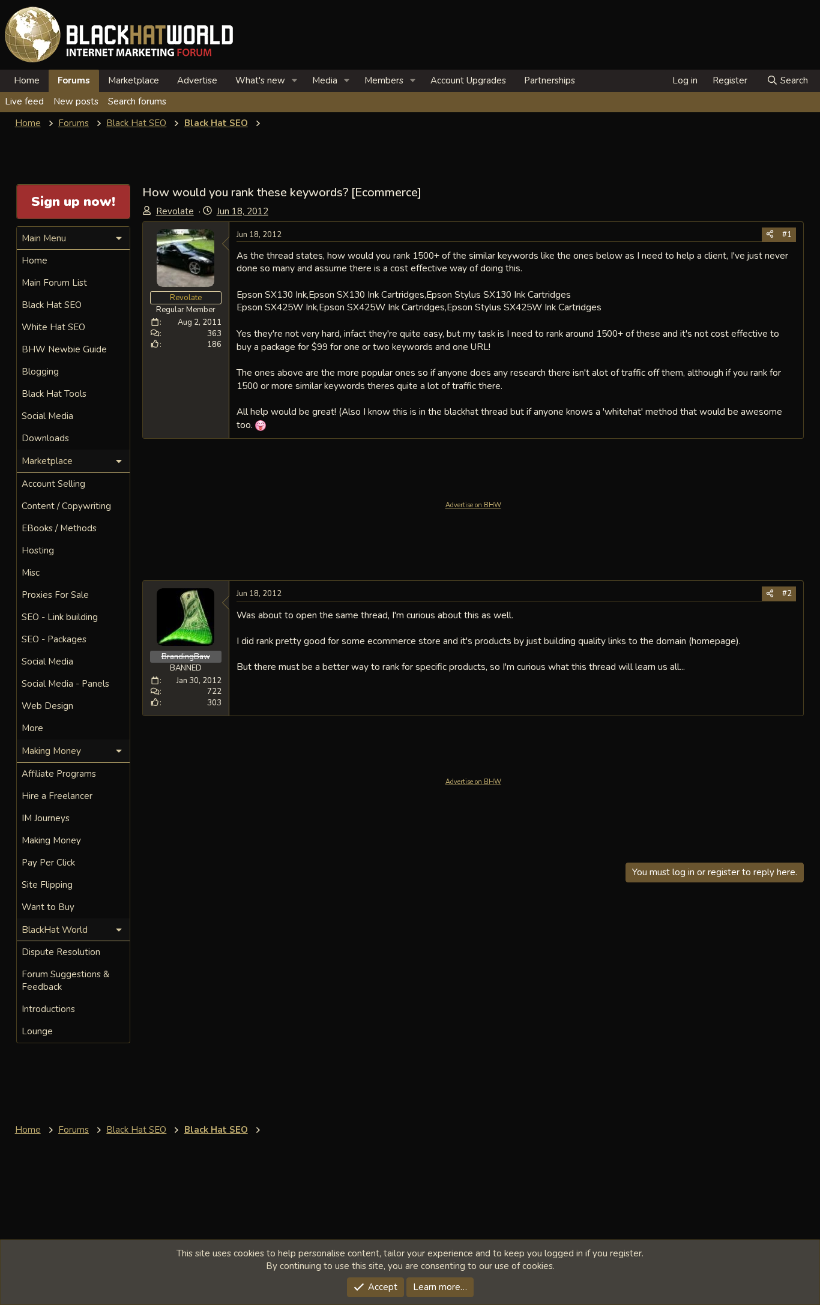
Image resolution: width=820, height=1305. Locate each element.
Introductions (48, 1009)
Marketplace (133, 80)
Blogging (40, 372)
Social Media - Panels (65, 684)
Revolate (175, 211)
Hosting (38, 550)
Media (324, 80)
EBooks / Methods (59, 528)
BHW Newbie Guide (64, 349)
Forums (74, 80)
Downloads (45, 438)
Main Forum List (54, 283)
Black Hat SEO (52, 305)
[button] (294, 81)
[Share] (770, 235)
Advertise (197, 80)
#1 (787, 234)
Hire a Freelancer (57, 796)
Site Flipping (47, 885)
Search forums (137, 101)
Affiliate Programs (59, 774)
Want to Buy (48, 907)
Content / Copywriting (66, 506)
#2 (787, 593)
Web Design (47, 706)
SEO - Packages (54, 639)
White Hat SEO (53, 327)
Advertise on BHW (473, 505)
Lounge (37, 1031)
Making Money (51, 840)
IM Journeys (46, 818)
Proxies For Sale (55, 595)
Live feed (24, 101)
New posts (75, 101)
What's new (260, 80)
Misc (31, 573)
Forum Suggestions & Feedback (65, 980)
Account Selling (53, 484)
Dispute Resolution (61, 952)
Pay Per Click (48, 863)
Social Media (47, 416)
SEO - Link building (60, 617)
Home (27, 80)
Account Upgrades (468, 80)
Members (383, 80)
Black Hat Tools (54, 394)
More (32, 728)
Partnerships (549, 80)
